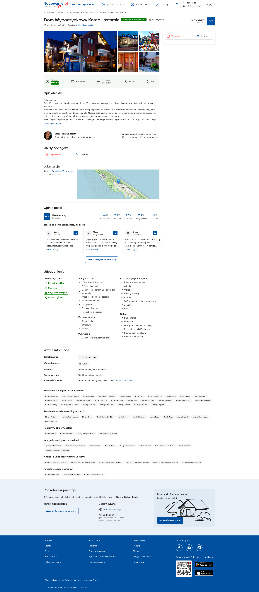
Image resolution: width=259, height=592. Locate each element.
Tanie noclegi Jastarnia (71, 474)
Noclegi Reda (132, 400)
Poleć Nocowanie (53, 561)
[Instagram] (199, 547)
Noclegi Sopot (88, 396)
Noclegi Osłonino (148, 400)
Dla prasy (137, 551)
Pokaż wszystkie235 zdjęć (56, 68)
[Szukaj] (177, 4)
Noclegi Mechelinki (83, 400)
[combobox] (114, 4)
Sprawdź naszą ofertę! (170, 520)
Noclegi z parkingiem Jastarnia (138, 462)
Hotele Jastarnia (184, 446)
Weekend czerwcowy (83, 580)
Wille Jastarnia (110, 446)
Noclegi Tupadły (51, 405)
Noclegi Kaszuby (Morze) (108, 433)
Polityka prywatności (142, 556)
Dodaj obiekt (139, 540)
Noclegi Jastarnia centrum (93, 474)
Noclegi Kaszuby (66, 433)
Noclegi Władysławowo (70, 396)
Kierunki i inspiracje (81, 4)
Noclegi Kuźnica (101, 400)
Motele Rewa (154, 417)
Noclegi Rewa (171, 396)
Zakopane (97, 580)
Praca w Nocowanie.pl (99, 551)
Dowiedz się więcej (124, 380)
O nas (47, 551)
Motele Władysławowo (70, 417)
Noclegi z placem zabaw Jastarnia (165, 462)
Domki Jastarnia (94, 446)
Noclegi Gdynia (125, 396)
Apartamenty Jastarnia (53, 446)
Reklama (93, 545)
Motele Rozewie (183, 417)
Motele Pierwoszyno (200, 417)
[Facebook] (179, 547)
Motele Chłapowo (139, 417)
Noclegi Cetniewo (89, 405)
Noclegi (60, 12)
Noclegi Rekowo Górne (69, 405)
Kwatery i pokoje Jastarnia (75, 446)
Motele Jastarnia (89, 12)
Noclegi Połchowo (141, 405)
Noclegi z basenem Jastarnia (55, 462)
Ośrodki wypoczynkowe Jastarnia (57, 450)
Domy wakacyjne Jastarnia (164, 446)
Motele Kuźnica (51, 421)
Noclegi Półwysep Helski (86, 433)
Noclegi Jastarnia (73, 12)
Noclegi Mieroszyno (183, 400)
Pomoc (48, 545)
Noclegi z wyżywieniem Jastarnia (83, 462)
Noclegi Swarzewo (165, 400)
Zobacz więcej (52, 249)
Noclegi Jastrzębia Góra (106, 396)
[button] (118, 181)
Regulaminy (138, 561)
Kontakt (48, 540)
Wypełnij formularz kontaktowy (61, 511)
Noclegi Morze (50, 433)
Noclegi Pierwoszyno (203, 400)
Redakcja (137, 545)
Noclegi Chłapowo (155, 396)
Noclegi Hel (139, 396)
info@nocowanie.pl (194, 6)
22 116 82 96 (191, 3)
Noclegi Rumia (67, 400)
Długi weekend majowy (54, 580)
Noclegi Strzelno (124, 405)
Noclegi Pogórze (158, 405)
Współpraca (94, 540)
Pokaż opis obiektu (53, 123)
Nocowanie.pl (49, 12)
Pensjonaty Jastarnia (127, 446)
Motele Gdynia (123, 417)
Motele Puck (168, 417)
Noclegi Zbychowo (107, 405)
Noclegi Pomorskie (52, 474)
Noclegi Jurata (199, 396)
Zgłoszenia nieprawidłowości (102, 556)
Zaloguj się (210, 4)
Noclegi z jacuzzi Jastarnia (191, 462)
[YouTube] (189, 547)
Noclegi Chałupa (51, 400)
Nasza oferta (51, 556)
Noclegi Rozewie (117, 400)
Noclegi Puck (185, 396)
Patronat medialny (97, 561)
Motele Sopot (87, 417)
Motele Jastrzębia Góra (104, 417)
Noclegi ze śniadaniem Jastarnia (110, 462)
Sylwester (69, 580)
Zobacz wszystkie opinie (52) (102, 259)
